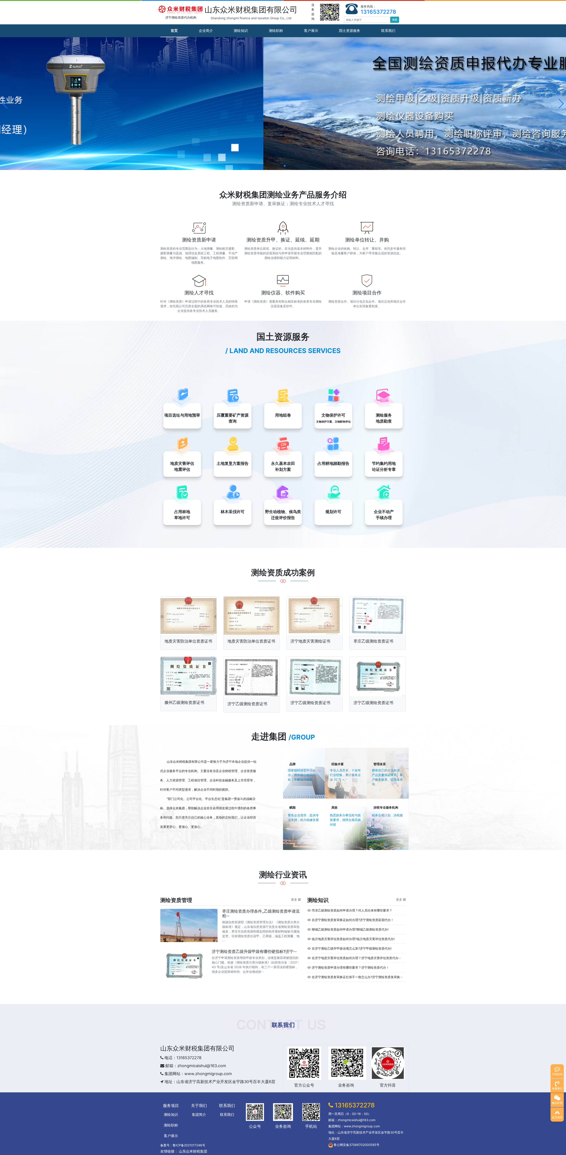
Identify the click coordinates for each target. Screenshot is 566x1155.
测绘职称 (276, 30)
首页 (174, 30)
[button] (5, 103)
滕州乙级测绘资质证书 (184, 702)
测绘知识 (241, 30)
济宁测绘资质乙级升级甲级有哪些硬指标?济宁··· (254, 951)
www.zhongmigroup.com (208, 1073)
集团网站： (173, 1073)
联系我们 (388, 30)
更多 (294, 899)
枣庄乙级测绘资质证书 (373, 641)
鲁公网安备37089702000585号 (356, 1145)
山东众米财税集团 (179, 761)
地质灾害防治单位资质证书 (188, 641)
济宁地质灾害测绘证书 (310, 641)
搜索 (394, 19)
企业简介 (206, 30)
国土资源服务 (349, 30)
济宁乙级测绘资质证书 (247, 703)
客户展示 (311, 30)
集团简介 (199, 1115)
